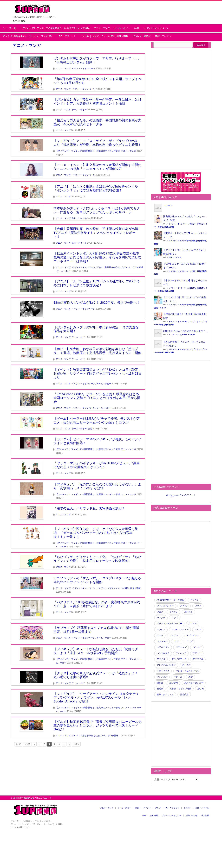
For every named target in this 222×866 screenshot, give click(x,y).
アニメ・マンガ (102, 28)
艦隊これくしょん (165, 694)
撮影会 (160, 683)
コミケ (177, 641)
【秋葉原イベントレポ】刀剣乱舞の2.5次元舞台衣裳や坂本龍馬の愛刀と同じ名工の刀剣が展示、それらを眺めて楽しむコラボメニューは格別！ (97, 257)
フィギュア (181, 653)
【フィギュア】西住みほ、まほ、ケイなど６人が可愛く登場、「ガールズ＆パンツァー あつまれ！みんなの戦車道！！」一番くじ (95, 532)
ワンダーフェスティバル (187, 671)
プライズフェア (178, 659)
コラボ (189, 641)
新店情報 (173, 683)
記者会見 (184, 694)
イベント (173, 612)
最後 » (76, 744)
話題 (136, 28)
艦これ (200, 689)
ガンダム (188, 612)
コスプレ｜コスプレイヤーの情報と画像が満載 (104, 36)
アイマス (184, 606)
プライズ (161, 659)
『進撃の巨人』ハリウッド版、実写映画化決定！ (89, 508)
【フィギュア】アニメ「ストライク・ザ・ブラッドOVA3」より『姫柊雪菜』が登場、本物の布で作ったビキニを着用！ (97, 142)
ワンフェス (162, 677)
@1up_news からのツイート (181, 495)
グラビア (161, 629)
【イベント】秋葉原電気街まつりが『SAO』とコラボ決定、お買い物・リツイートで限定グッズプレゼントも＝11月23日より (97, 373)
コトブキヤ (162, 641)
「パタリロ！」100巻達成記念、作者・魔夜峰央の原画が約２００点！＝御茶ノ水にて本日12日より (96, 604)
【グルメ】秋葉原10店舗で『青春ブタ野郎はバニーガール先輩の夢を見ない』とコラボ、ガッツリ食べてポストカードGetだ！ (97, 725)
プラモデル (198, 659)
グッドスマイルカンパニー (169, 623)
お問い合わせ (191, 815)
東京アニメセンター (193, 683)
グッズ (174, 618)
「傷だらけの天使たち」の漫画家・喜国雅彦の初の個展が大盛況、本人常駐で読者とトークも (97, 122)
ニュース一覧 (9, 28)
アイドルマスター (165, 606)
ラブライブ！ (163, 671)
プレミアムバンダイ (166, 665)
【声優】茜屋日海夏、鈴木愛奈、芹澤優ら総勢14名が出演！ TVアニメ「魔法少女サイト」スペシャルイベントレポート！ (97, 232)
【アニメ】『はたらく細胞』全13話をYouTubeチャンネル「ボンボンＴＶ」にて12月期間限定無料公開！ (95, 188)
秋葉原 (160, 689)
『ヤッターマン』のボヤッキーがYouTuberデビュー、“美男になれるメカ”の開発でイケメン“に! (96, 465)
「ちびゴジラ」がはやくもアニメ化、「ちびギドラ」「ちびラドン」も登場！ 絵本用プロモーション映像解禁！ (97, 559)
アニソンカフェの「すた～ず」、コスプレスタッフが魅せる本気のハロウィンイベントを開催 (97, 580)
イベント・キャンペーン (156, 28)
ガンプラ (161, 618)
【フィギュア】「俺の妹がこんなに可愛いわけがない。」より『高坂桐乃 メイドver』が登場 (97, 486)
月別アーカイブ (162, 779)
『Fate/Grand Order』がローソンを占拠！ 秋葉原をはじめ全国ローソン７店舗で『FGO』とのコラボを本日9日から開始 (96, 398)
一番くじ (178, 677)
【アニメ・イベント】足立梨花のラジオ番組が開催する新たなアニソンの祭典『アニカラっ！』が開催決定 (97, 167)
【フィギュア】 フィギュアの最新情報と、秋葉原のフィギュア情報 (54, 28)
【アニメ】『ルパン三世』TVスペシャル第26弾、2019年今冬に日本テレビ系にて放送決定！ (96, 283)
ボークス (186, 665)
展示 (190, 677)
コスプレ (173, 635)
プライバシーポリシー (171, 815)
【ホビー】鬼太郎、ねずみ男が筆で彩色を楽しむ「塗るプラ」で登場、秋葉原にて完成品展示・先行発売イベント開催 (97, 351)
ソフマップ (181, 647)
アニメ (160, 612)
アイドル (194, 600)
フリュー (197, 653)
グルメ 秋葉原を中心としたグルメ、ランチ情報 (28, 36)
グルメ (198, 629)
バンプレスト (163, 653)
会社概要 (154, 815)
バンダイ (197, 647)
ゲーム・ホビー (122, 28)
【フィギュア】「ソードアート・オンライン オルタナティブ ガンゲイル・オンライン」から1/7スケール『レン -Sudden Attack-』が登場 (96, 697)
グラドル (192, 623)
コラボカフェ (163, 647)
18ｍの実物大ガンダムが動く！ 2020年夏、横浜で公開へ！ (96, 302)
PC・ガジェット (67, 36)
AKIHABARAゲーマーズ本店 (170, 600)
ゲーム (160, 635)
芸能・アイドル (163, 36)
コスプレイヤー (191, 635)
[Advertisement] (181, 111)
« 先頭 (27, 744)
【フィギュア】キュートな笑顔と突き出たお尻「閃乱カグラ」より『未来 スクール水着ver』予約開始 (95, 651)
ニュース (167, 205)
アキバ (198, 606)
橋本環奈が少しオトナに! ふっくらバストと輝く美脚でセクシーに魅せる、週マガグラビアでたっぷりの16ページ (96, 210)
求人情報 (205, 815)
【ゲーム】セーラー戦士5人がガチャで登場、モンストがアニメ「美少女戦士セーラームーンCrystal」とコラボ (96, 420)
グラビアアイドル (179, 629)
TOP (144, 815)
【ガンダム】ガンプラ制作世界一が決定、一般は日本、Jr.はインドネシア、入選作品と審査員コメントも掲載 (97, 101)
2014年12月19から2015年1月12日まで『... (185, 331)
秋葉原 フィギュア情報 (180, 689)
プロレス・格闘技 (141, 36)
